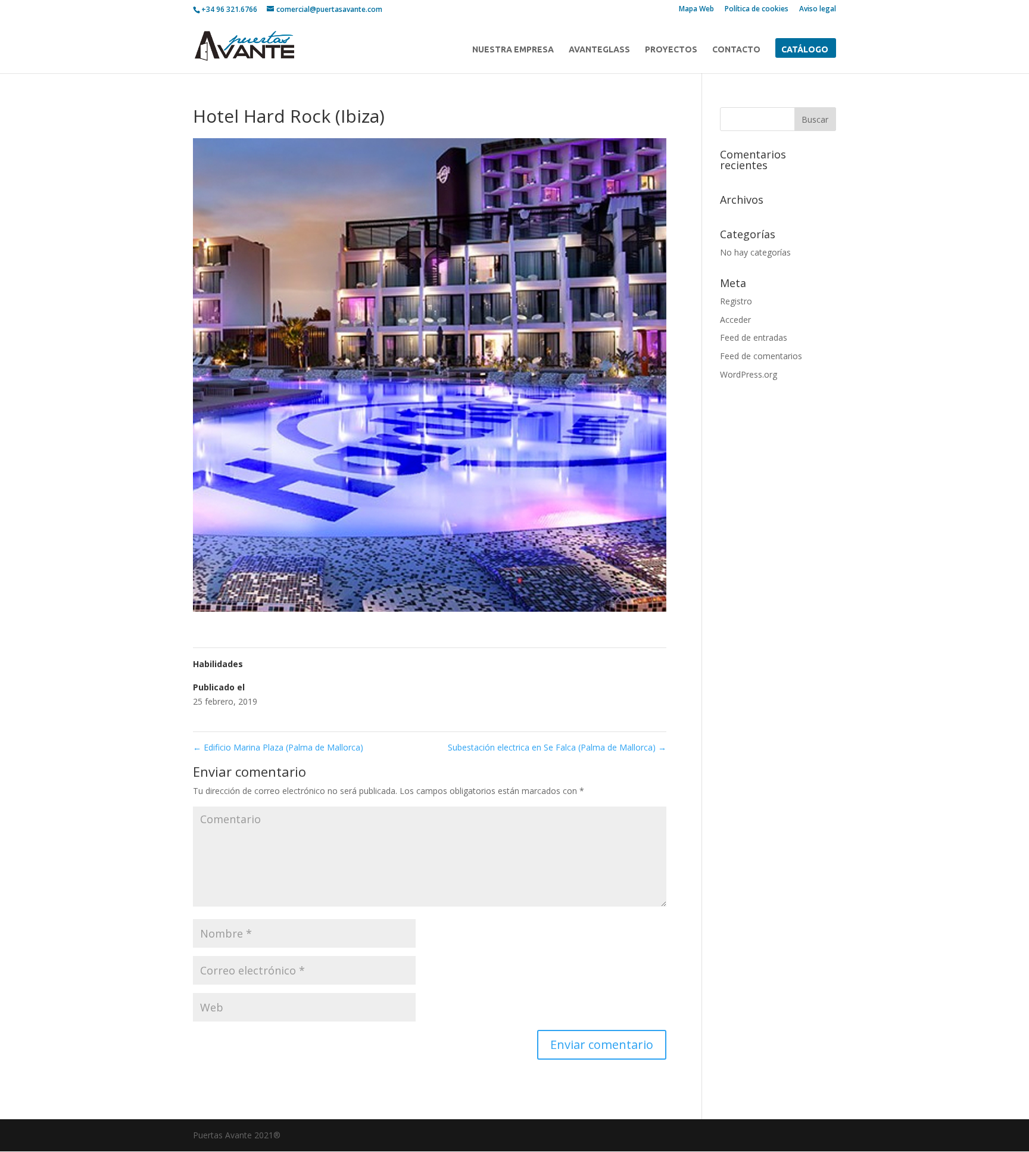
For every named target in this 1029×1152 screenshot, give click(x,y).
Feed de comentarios (761, 356)
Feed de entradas (753, 337)
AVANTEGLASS (599, 49)
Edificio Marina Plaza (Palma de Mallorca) (278, 747)
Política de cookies (756, 9)
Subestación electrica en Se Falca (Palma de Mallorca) (557, 747)
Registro (736, 301)
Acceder (735, 319)
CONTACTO (736, 49)
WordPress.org (748, 374)
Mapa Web (696, 9)
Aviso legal (817, 9)
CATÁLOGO (804, 49)
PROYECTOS (671, 49)
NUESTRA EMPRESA (513, 49)
